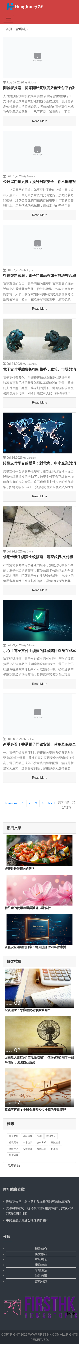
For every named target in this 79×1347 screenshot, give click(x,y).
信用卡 (54, 1149)
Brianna (30, 645)
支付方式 (41, 1142)
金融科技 (27, 1136)
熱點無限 (41, 1275)
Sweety (30, 176)
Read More (39, 121)
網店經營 (13, 1155)
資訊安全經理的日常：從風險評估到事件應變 (35, 947)
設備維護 (27, 1149)
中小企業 (27, 1142)
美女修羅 (41, 1254)
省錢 (39, 1136)
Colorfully (31, 363)
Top (69, 1313)
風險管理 (55, 1142)
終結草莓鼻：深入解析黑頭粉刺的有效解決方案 (38, 1201)
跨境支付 (51, 1136)
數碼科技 (22, 29)
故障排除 (41, 1149)
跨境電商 (13, 1142)
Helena (31, 82)
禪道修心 (41, 1248)
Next (51, 803)
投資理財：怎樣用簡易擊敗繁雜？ (28, 1010)
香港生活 (13, 1149)
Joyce (29, 270)
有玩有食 (41, 1259)
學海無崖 (41, 1264)
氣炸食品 (14, 1165)
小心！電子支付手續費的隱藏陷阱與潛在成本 (39, 651)
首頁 (9, 29)
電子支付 (13, 1136)
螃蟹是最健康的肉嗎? (19, 868)
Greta (29, 551)
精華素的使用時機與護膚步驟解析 (28, 908)
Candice (31, 457)
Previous (11, 803)
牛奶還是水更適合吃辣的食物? (27, 1220)
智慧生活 (41, 1270)
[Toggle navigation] (8, 19)
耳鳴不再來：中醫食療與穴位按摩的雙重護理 (35, 1109)
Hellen (30, 739)
